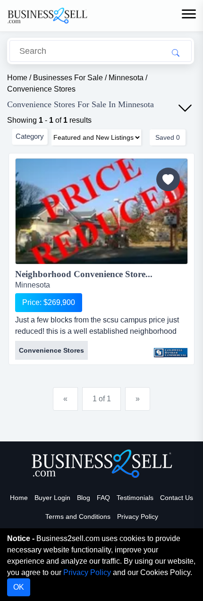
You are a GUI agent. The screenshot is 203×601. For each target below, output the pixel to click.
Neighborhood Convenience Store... (83, 274)
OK (18, 587)
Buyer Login (52, 497)
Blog (83, 497)
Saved (167, 137)
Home (19, 497)
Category (30, 136)
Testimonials (135, 497)
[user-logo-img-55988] (170, 348)
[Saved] (168, 179)
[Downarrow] (185, 108)
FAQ (103, 497)
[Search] (175, 52)
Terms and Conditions (77, 516)
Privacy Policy (137, 516)
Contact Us (176, 497)
